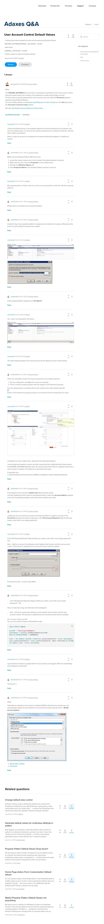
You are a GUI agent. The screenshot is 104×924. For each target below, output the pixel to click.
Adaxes (12, 6)
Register (88, 24)
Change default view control (19, 799)
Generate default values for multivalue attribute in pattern (29, 824)
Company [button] (92, 6)
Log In (96, 24)
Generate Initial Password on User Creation (41, 102)
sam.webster (20, 889)
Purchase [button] (68, 6)
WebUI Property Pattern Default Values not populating (25, 899)
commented (11, 124)
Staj (19, 863)
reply (9, 143)
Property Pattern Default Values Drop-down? (26, 848)
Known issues (84, 61)
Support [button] (80, 6)
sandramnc (21, 915)
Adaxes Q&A (21, 23)
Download (42, 6)
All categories (83, 46)
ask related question (12, 115)
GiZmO (20, 814)
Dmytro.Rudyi (21, 840)
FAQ (81, 57)
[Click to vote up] (68, 35)
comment (25, 64)
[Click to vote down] (68, 37)
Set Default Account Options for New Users (27, 108)
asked (7, 58)
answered (14, 84)
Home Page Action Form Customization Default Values (28, 873)
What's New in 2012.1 (17, 764)
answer (11, 64)
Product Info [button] (55, 6)
